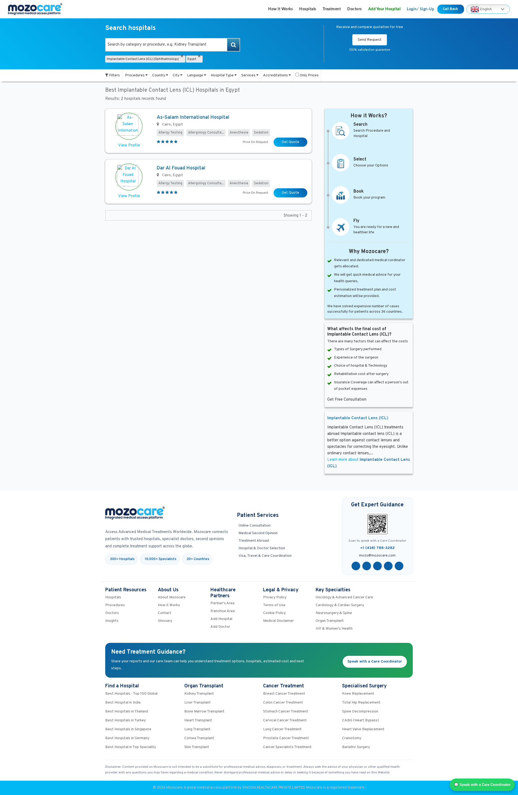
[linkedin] (388, 566)
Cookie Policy (274, 613)
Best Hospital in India (123, 702)
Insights (111, 621)
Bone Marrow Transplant (204, 711)
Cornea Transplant (199, 738)
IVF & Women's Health (334, 628)
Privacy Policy (275, 597)
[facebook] (356, 566)
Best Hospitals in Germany (127, 738)
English (485, 9)
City (176, 75)
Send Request (369, 39)
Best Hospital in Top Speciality (130, 747)
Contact (164, 613)
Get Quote (290, 142)
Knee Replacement (358, 693)
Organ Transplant (330, 621)
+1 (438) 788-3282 (377, 548)
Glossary (165, 621)
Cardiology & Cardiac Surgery (340, 605)
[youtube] (377, 566)
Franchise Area (222, 611)
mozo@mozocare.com (377, 556)
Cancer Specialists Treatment (287, 747)
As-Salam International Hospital (193, 117)
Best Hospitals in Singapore (128, 729)
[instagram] (399, 566)
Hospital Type (222, 75)
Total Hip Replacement (361, 702)
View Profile (129, 145)
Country (159, 75)
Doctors (354, 9)
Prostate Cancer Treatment (286, 738)
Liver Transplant (197, 702)
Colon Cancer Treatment (283, 702)
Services (248, 75)
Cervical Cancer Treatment (285, 720)
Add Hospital (221, 619)
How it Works (280, 9)
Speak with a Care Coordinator (374, 661)
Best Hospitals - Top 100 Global (131, 693)
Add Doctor (220, 627)
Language (195, 75)
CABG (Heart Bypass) (360, 720)
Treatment (332, 9)
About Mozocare (172, 597)
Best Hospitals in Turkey (125, 720)
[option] (172, 45)
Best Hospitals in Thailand (126, 711)
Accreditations (276, 75)
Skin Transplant (196, 747)
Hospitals (307, 9)
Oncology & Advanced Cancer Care (344, 597)
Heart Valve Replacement (363, 729)
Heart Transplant (198, 720)
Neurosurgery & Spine (334, 613)
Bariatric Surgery (356, 747)
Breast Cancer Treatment (284, 693)
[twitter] (366, 566)
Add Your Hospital (384, 9)
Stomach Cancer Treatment (285, 711)
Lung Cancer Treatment (282, 729)
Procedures (135, 75)
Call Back (451, 9)
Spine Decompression (360, 711)
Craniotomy (351, 738)
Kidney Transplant (199, 693)
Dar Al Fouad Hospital (181, 168)
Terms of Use (274, 605)
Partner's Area (222, 603)
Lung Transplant (197, 729)
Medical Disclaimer (278, 621)
